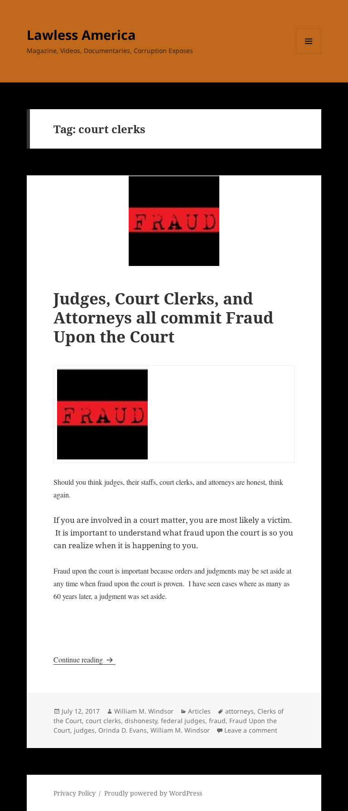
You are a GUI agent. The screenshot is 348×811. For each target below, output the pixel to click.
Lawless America (81, 34)
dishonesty (141, 720)
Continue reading (84, 659)
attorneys (239, 711)
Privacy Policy (74, 793)
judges (84, 730)
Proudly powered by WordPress (153, 793)
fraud (217, 720)
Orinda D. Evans (122, 730)
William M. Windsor (144, 711)
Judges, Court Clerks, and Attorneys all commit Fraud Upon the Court (163, 317)
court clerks (103, 720)
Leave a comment (250, 730)
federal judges (183, 720)
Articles (199, 711)
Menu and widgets (308, 53)
